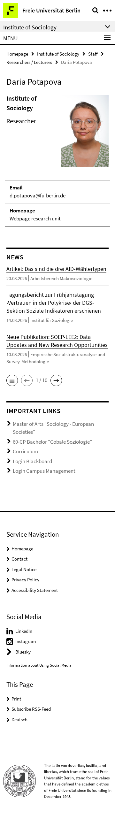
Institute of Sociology (58, 54)
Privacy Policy (25, 580)
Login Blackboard (32, 461)
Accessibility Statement (35, 590)
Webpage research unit (35, 218)
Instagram (25, 641)
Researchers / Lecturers (29, 62)
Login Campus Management (44, 470)
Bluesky (23, 652)
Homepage (17, 54)
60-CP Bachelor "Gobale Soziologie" (52, 441)
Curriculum (25, 451)
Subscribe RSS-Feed (31, 709)
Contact (19, 559)
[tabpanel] (57, 160)
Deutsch (19, 719)
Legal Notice (24, 569)
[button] (12, 380)
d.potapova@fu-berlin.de (37, 195)
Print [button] (16, 699)
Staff (93, 54)
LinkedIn (23, 631)
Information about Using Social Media (39, 665)
